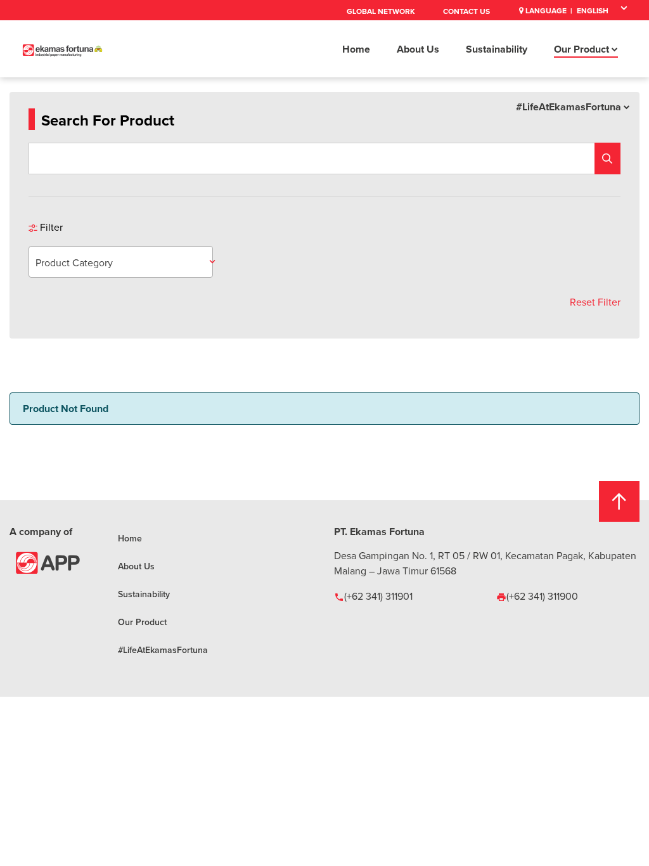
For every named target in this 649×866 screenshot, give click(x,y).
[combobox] (121, 262)
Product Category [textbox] (74, 262)
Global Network (381, 11)
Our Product (583, 49)
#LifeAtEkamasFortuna (570, 107)
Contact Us (466, 11)
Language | (548, 10)
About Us (418, 49)
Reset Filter (595, 302)
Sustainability (496, 49)
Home (356, 49)
